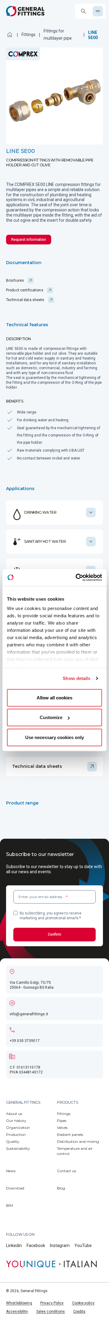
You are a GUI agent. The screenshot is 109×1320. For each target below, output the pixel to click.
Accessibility (17, 1311)
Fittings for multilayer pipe (58, 34)
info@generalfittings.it (29, 1014)
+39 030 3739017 (25, 1041)
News (10, 1171)
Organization (18, 1127)
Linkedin (14, 1245)
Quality (12, 1141)
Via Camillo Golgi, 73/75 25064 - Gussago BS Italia (32, 985)
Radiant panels (70, 1134)
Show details (76, 678)
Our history (16, 1120)
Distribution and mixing (78, 1141)
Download (15, 1188)
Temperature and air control (75, 1151)
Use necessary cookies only (54, 737)
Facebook (36, 1245)
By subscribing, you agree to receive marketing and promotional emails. (50, 915)
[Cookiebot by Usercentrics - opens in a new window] (77, 578)
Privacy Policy (52, 1303)
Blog (61, 1188)
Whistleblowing (19, 1303)
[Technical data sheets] (54, 766)
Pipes (61, 1120)
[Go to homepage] (25, 11)
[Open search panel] (83, 11)
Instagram (60, 1245)
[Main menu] (98, 11)
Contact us (66, 1171)
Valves (62, 1127)
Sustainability (18, 1148)
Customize (51, 717)
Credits (79, 1311)
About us (14, 1113)
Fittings (28, 34)
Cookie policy (83, 1303)
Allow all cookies (54, 697)
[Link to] (51, 1264)
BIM (9, 1205)
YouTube (83, 1245)
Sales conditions (50, 1311)
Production (16, 1134)
